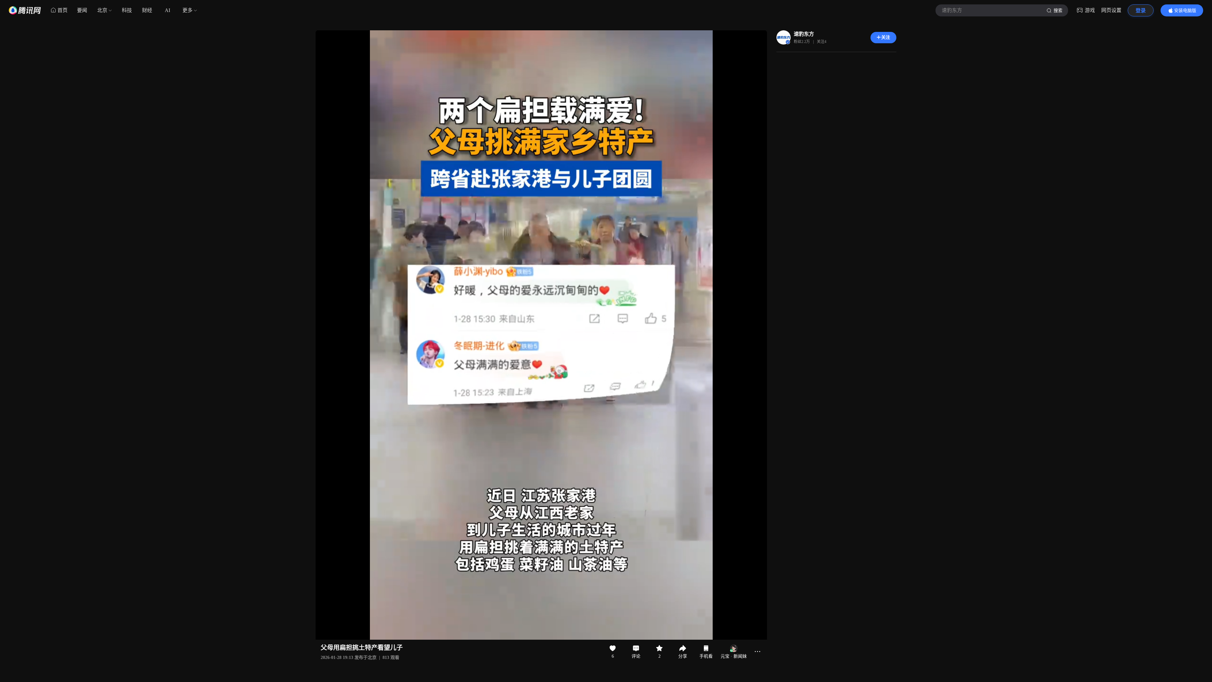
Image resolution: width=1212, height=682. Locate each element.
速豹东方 (804, 34)
